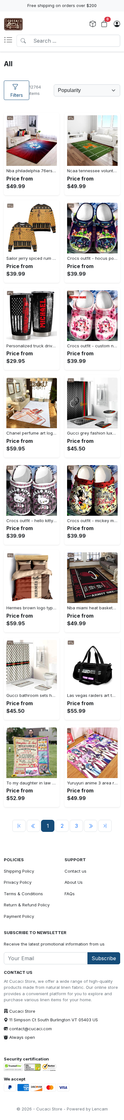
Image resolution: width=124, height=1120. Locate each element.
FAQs (70, 893)
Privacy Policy (17, 882)
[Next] (90, 826)
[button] (10, 41)
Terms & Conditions (23, 893)
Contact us (75, 871)
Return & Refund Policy (27, 904)
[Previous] (19, 826)
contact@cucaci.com (30, 1028)
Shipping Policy (19, 871)
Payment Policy (19, 916)
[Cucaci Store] (13, 24)
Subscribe (104, 958)
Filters (16, 95)
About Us (74, 882)
